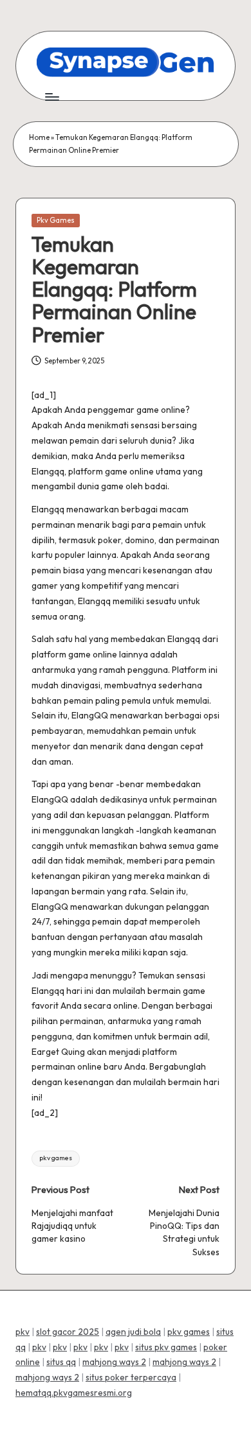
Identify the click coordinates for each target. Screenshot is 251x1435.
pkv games (55, 1158)
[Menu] (51, 96)
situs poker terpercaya (131, 1377)
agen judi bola (133, 1331)
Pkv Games (56, 220)
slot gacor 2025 (67, 1331)
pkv (22, 1331)
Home (39, 137)
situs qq (61, 1362)
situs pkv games (166, 1347)
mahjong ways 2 (114, 1362)
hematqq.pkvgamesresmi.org (73, 1392)
